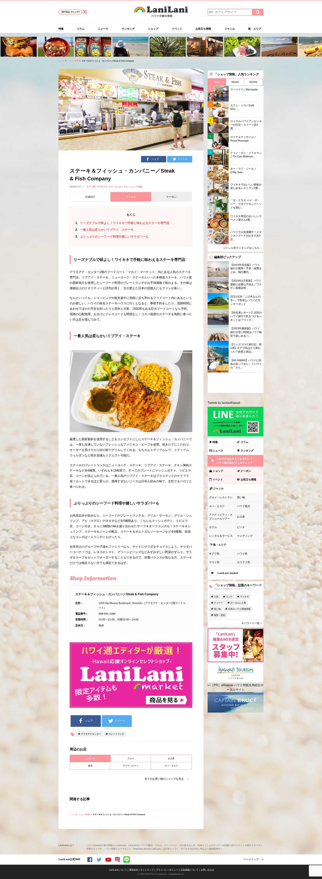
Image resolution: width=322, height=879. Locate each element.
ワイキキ (244, 596)
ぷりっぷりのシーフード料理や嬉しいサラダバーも (112, 236)
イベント (177, 28)
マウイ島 (214, 562)
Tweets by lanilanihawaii (224, 402)
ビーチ (241, 527)
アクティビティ (131, 765)
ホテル (213, 527)
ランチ (229, 596)
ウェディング (245, 535)
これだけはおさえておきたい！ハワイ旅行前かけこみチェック (234, 460)
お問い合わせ (207, 870)
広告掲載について (189, 870)
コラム (81, 28)
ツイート (182, 158)
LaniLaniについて (118, 870)
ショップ (153, 28)
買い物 (241, 497)
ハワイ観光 (243, 506)
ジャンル (230, 28)
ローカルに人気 (238, 603)
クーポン (246, 470)
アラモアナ (102, 186)
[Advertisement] (235, 383)
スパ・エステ (171, 765)
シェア (155, 158)
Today (217, 82)
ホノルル (123, 186)
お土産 (171, 758)
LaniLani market (228, 573)
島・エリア (254, 28)
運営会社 (133, 870)
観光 (90, 765)
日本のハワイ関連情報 (239, 609)
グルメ (130, 758)
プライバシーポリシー (167, 870)
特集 (61, 28)
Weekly (235, 82)
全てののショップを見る (164, 778)
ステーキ (113, 186)
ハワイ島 (242, 553)
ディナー (218, 603)
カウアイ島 (243, 562)
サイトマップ (147, 870)
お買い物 (90, 758)
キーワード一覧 (250, 623)
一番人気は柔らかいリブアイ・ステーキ (104, 229)
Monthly (253, 82)
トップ (61, 61)
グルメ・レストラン (221, 497)
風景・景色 (219, 615)
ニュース (103, 28)
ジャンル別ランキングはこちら (241, 247)
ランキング (128, 28)
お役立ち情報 (203, 28)
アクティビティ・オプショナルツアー (221, 516)
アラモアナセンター (91, 734)
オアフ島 (90, 186)
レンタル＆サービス (221, 535)
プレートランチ (116, 734)
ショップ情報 (72, 61)
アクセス (131, 196)
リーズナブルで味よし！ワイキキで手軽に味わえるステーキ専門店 (122, 223)
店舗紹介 (90, 196)
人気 (216, 596)
